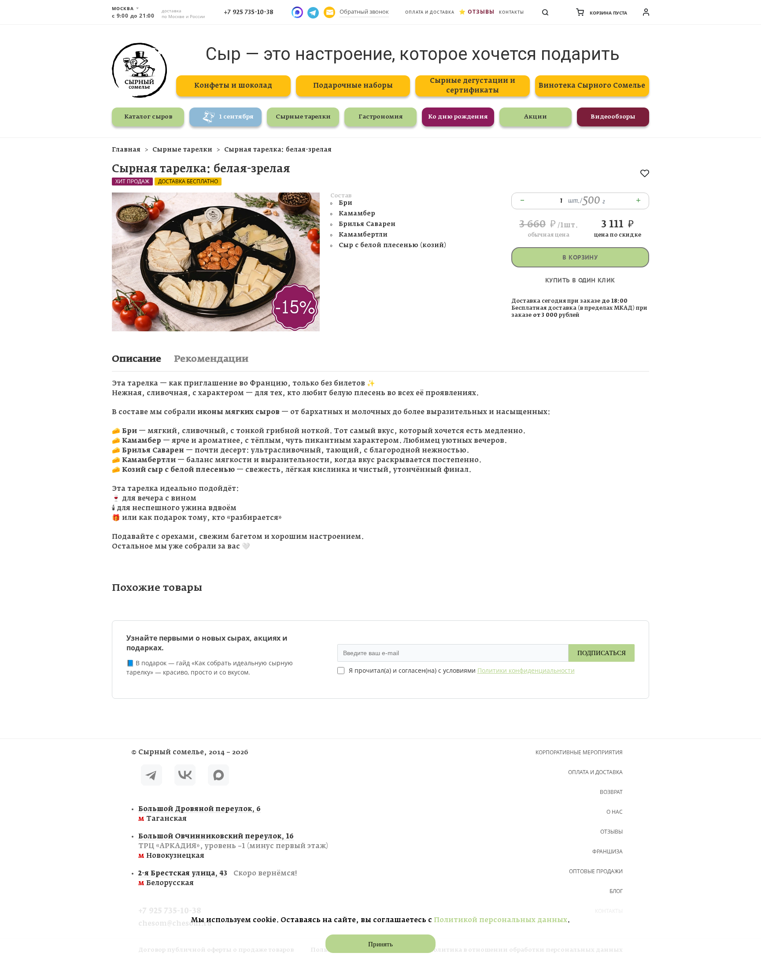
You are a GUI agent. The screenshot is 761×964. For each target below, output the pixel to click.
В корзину (580, 257)
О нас (614, 812)
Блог (616, 891)
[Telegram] (151, 776)
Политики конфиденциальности (526, 670)
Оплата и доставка (429, 12)
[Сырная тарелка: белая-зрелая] (216, 329)
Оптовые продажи (596, 871)
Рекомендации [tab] (211, 359)
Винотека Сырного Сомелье (592, 85)
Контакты (511, 12)
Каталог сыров (148, 117)
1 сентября (236, 117)
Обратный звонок (364, 11)
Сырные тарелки (303, 117)
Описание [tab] (136, 359)
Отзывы (481, 11)
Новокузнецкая (233, 846)
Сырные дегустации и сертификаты (472, 86)
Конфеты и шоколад (233, 85)
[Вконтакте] (185, 776)
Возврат (611, 792)
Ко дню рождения (458, 117)
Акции (535, 117)
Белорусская (217, 878)
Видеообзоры (613, 117)
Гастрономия (380, 117)
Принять (380, 944)
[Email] (329, 12)
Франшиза (607, 851)
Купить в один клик (580, 280)
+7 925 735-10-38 (248, 12)
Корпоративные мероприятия (579, 752)
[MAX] (218, 776)
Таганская (199, 814)
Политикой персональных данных (500, 920)
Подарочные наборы (353, 85)
